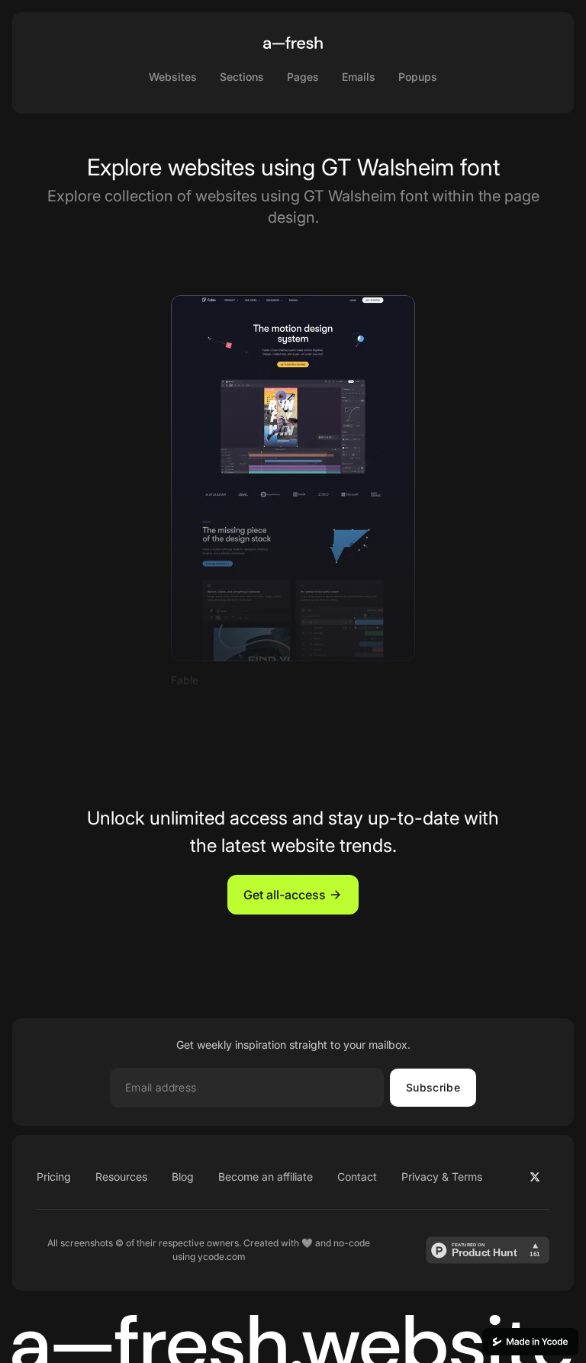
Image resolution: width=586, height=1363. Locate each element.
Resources (121, 1176)
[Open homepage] (293, 43)
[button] (293, 895)
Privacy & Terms (441, 1176)
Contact (357, 1176)
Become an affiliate (265, 1176)
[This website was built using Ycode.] (530, 1341)
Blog (183, 1176)
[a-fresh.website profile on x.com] (534, 1176)
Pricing (54, 1176)
